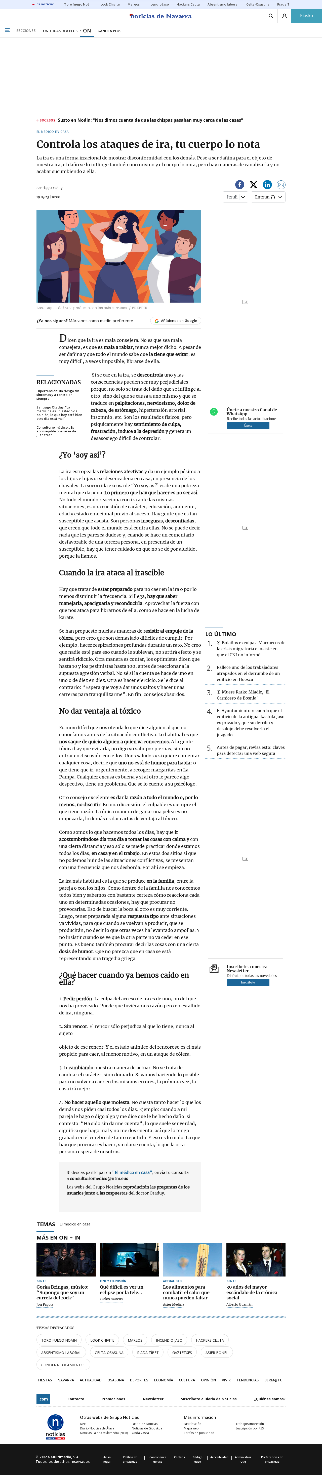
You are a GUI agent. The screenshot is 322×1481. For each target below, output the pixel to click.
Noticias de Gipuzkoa (147, 1428)
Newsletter (153, 1398)
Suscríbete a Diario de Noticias (209, 1398)
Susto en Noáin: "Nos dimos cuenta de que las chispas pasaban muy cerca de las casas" (150, 120)
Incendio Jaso (169, 1340)
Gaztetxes (182, 1352)
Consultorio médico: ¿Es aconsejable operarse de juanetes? (56, 431)
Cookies (179, 1457)
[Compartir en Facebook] (239, 185)
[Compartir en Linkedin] (267, 185)
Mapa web (191, 1428)
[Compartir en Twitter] (253, 185)
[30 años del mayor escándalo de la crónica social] (256, 1260)
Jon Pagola (44, 1305)
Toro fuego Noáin (59, 1340)
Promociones (113, 1398)
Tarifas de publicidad (199, 1433)
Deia (83, 1424)
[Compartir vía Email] (281, 185)
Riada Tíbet (148, 1352)
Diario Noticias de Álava (97, 1428)
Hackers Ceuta (210, 1340)
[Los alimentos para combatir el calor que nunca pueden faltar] (192, 1260)
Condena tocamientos (63, 1365)
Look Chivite (102, 1340)
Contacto (75, 1398)
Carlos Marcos (111, 1299)
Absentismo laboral (61, 1352)
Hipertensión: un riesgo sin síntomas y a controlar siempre (57, 394)
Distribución (192, 1424)
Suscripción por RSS (250, 1428)
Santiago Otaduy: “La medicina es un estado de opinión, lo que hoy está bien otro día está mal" (59, 413)
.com (43, 1399)
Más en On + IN (58, 1237)
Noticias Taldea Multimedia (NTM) (104, 1433)
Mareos (135, 1340)
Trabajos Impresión (250, 1424)
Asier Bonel (217, 1352)
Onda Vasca (140, 1433)
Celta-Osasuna (109, 1352)
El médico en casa (75, 1223)
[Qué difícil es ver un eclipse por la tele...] (129, 1260)
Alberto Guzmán (239, 1305)
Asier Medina (173, 1305)
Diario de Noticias (144, 1424)
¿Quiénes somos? (270, 1398)
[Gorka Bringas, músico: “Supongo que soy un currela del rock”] (66, 1260)
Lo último (220, 634)
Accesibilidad (219, 1457)
